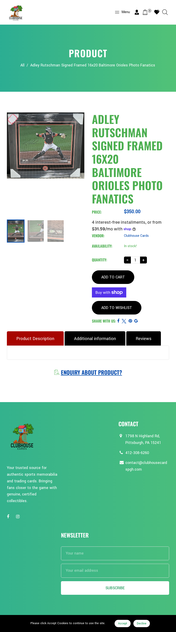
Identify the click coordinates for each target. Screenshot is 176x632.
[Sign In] (137, 12)
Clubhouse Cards (136, 235)
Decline (141, 623)
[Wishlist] (157, 12)
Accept (122, 623)
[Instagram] (18, 516)
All (22, 65)
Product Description (35, 339)
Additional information (95, 339)
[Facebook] (8, 516)
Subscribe (115, 588)
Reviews (143, 339)
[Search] (165, 12)
